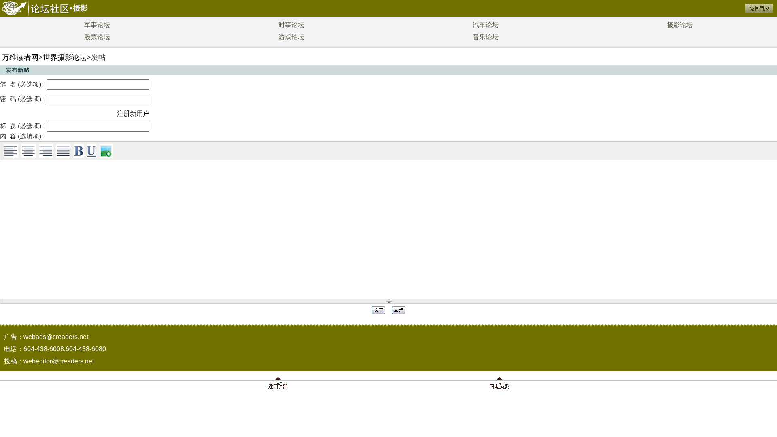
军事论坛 (97, 24)
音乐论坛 (486, 37)
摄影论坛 (680, 24)
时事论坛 (291, 24)
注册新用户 (133, 113)
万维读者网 (20, 57)
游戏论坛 (291, 37)
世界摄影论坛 (65, 57)
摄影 (80, 8)
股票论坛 (97, 37)
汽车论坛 (486, 24)
